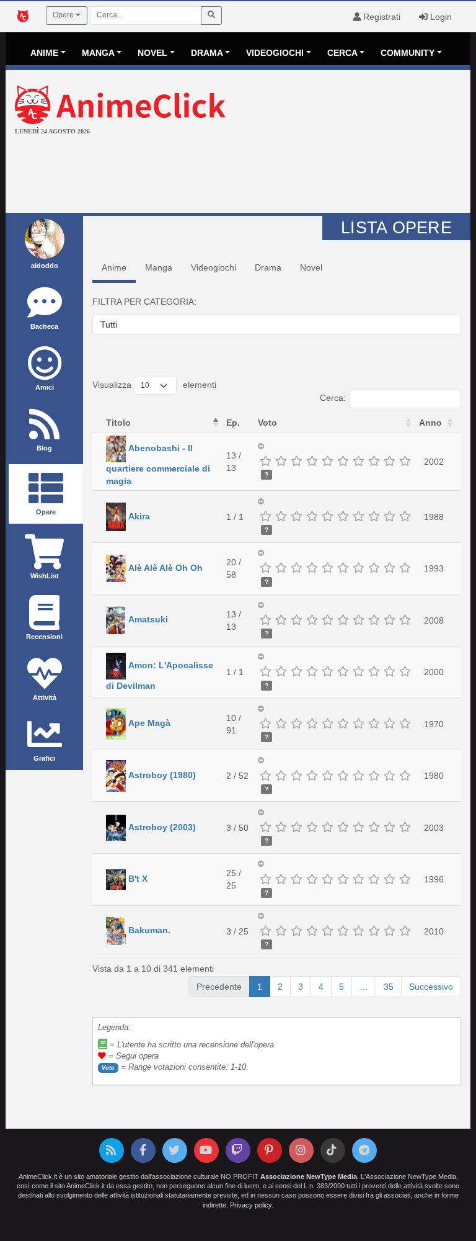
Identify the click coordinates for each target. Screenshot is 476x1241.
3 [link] (300, 987)
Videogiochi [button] (275, 53)
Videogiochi (213, 267)
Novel (311, 267)
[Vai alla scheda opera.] (116, 448)
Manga (158, 267)
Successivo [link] (431, 987)
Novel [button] (152, 53)
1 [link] (259, 987)
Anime (114, 267)
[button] (215, 422)
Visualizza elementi (154, 385)
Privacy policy (250, 1205)
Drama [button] (207, 53)
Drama (268, 267)
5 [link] (341, 987)
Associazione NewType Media (308, 1176)
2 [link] (280, 987)
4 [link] (321, 987)
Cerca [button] (342, 53)
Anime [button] (44, 53)
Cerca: (333, 398)
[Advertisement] (238, 176)
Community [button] (407, 53)
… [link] (363, 987)
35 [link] (389, 987)
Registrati (380, 17)
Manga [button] (98, 53)
